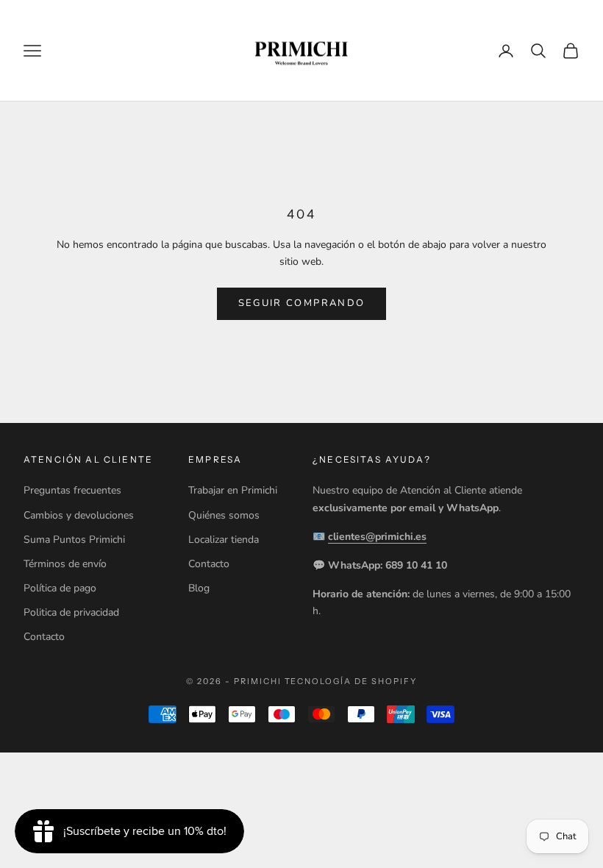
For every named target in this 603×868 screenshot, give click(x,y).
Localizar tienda (223, 540)
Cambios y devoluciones (79, 515)
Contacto (44, 637)
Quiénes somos (224, 515)
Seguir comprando (301, 303)
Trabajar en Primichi (232, 490)
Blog (199, 588)
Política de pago (60, 588)
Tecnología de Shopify (351, 681)
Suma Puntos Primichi (74, 540)
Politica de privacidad (71, 612)
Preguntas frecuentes (72, 490)
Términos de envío (65, 564)
